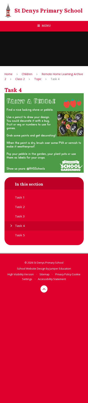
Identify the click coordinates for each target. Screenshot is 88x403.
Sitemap (44, 274)
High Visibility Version (21, 274)
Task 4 (55, 79)
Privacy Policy (63, 274)
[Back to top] (44, 289)
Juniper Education (60, 268)
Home (8, 74)
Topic (37, 79)
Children (27, 74)
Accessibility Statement (52, 279)
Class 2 (20, 79)
